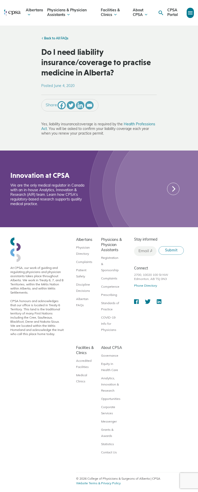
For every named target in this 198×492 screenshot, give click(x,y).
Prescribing (109, 295)
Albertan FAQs (82, 302)
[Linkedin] (80, 105)
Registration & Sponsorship (110, 264)
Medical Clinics (81, 378)
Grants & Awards (107, 433)
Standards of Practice (110, 306)
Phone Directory (145, 285)
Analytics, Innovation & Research (110, 384)
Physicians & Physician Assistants (67, 12)
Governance (109, 355)
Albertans (34, 10)
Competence (110, 286)
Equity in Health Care (109, 367)
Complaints (84, 262)
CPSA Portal (172, 12)
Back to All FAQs (55, 38)
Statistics (107, 444)
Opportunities (110, 399)
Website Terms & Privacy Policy (98, 483)
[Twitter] (71, 105)
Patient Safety (81, 273)
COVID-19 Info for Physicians (108, 324)
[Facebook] (61, 105)
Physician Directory (83, 251)
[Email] (89, 105)
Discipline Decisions (83, 288)
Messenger (109, 421)
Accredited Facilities (84, 364)
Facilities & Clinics (110, 12)
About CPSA (138, 12)
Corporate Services (108, 410)
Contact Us (109, 452)
